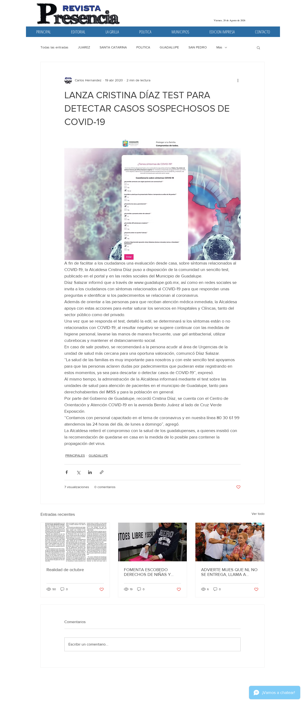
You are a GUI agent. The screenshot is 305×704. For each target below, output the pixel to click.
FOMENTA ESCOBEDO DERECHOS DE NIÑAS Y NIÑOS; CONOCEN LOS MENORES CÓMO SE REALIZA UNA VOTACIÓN (148, 572)
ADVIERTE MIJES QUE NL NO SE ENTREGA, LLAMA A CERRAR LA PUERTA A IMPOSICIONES (229, 572)
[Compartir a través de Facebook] (66, 472)
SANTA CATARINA (113, 47)
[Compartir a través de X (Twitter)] (78, 472)
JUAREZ (84, 47)
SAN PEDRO (197, 47)
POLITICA (143, 47)
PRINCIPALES (75, 455)
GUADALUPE (169, 47)
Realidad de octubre (65, 569)
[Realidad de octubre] (75, 542)
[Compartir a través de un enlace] (101, 472)
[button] (258, 47)
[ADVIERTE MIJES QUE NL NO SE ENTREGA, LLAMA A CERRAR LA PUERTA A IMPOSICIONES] (229, 542)
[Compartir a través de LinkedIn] (90, 472)
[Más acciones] (238, 80)
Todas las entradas (54, 47)
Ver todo (258, 514)
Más (219, 47)
